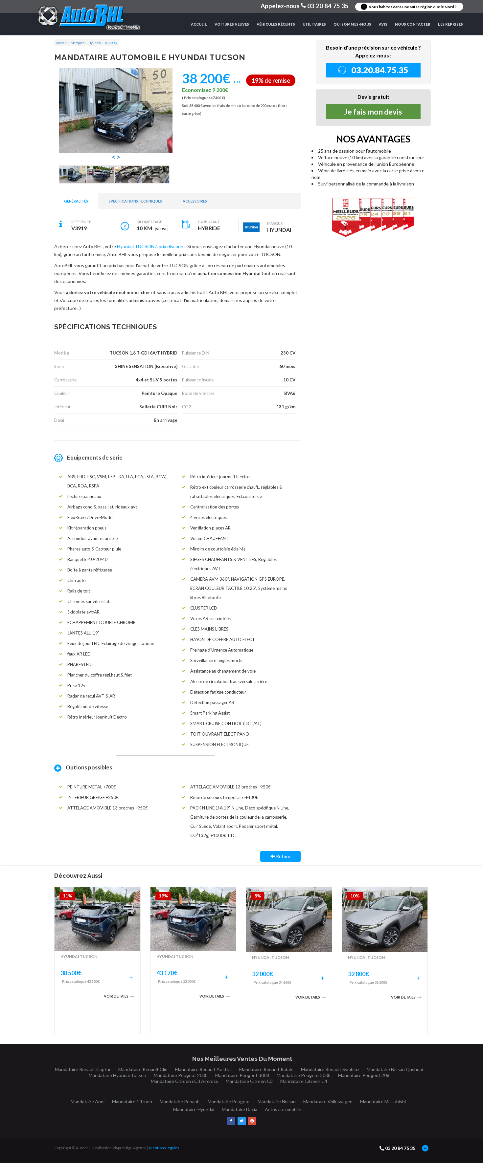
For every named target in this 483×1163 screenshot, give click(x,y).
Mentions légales (164, 1147)
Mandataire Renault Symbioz (330, 1069)
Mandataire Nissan (277, 1101)
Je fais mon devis (373, 111)
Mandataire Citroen (132, 1101)
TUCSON (110, 43)
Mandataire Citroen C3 (249, 1081)
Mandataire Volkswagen (328, 1101)
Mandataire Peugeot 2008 (181, 1075)
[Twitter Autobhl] (242, 1121)
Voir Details (116, 996)
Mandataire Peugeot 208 (363, 1075)
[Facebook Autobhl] (231, 1121)
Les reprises (450, 24)
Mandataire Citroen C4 (303, 1081)
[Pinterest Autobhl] (252, 1121)
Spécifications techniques (135, 201)
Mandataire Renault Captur (83, 1069)
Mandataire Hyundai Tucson (117, 1075)
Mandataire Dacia (239, 1109)
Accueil (199, 24)
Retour (282, 856)
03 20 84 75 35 (400, 1148)
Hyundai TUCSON (78, 956)
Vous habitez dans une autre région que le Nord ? (410, 6)
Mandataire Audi (87, 1101)
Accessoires (195, 201)
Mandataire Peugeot (229, 1101)
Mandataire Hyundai (193, 1109)
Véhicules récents (276, 24)
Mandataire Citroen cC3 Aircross (184, 1081)
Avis (383, 24)
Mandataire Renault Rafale (266, 1069)
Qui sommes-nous (352, 24)
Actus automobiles (284, 1109)
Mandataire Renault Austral (203, 1069)
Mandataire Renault (180, 1101)
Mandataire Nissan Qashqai (395, 1069)
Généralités (76, 201)
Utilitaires (314, 24)
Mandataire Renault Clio (143, 1069)
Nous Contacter (412, 24)
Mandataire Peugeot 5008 (304, 1075)
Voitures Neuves (232, 24)
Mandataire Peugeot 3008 (242, 1075)
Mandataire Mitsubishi (383, 1101)
